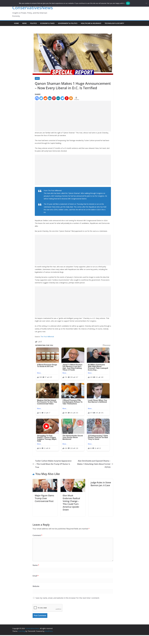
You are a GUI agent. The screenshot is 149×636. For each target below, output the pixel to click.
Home (16, 23)
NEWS (24, 23)
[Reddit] (45, 98)
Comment (37, 535)
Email (36, 576)
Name (36, 565)
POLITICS (33, 23)
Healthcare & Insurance (91, 23)
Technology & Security (114, 23)
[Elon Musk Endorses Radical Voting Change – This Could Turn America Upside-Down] (73, 480)
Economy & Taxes (47, 23)
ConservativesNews (32, 8)
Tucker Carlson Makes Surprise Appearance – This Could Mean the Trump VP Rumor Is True (53, 464)
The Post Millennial (47, 337)
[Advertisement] (73, 116)
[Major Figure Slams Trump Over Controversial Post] (45, 480)
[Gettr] (67, 98)
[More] (71, 98)
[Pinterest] (54, 98)
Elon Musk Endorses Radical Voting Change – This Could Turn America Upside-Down (71, 502)
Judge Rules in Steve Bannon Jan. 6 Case (101, 484)
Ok (128, 3)
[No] (146, 3)
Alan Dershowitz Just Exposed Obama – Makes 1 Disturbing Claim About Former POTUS (93, 464)
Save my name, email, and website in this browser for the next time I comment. (67, 598)
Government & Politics (67, 23)
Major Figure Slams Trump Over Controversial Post (44, 498)
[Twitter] (41, 98)
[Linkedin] (50, 98)
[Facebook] (37, 98)
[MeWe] (58, 98)
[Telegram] (62, 98)
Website (36, 586)
